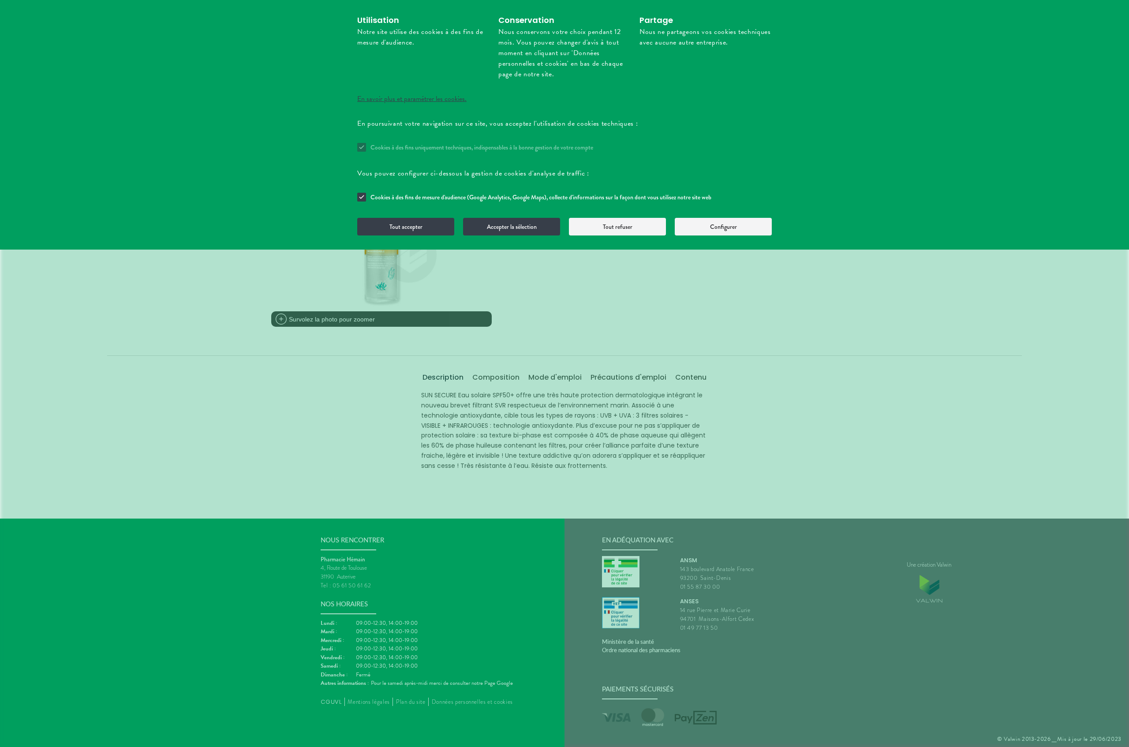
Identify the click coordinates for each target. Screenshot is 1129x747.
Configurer (723, 226)
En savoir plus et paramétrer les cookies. (412, 98)
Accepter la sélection (512, 226)
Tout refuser (617, 226)
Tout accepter (405, 226)
